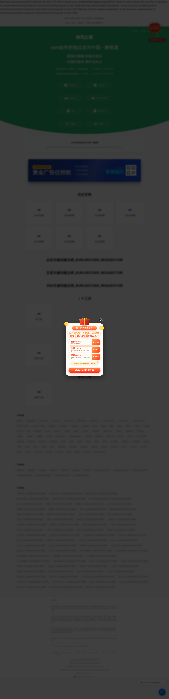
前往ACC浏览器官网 (84, 370)
